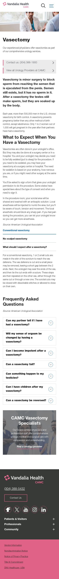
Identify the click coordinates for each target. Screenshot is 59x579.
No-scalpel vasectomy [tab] (15, 239)
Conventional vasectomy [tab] (16, 231)
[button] (52, 5)
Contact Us (15, 498)
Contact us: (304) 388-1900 (21, 62)
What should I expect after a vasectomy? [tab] (25, 247)
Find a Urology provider (29, 447)
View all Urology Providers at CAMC (25, 70)
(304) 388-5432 (14, 489)
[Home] (25, 5)
